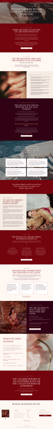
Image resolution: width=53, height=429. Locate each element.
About (47, 1)
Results (43, 1)
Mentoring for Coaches (18, 417)
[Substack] (25, 420)
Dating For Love (30, 417)
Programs (16, 410)
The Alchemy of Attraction (19, 414)
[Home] (26, 1)
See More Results (26, 296)
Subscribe (45, 415)
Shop (40, 1)
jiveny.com (6, 1)
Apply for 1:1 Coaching (26, 48)
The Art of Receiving (18, 413)
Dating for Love (12, 216)
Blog (49, 1)
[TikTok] (27, 420)
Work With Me (35, 1)
